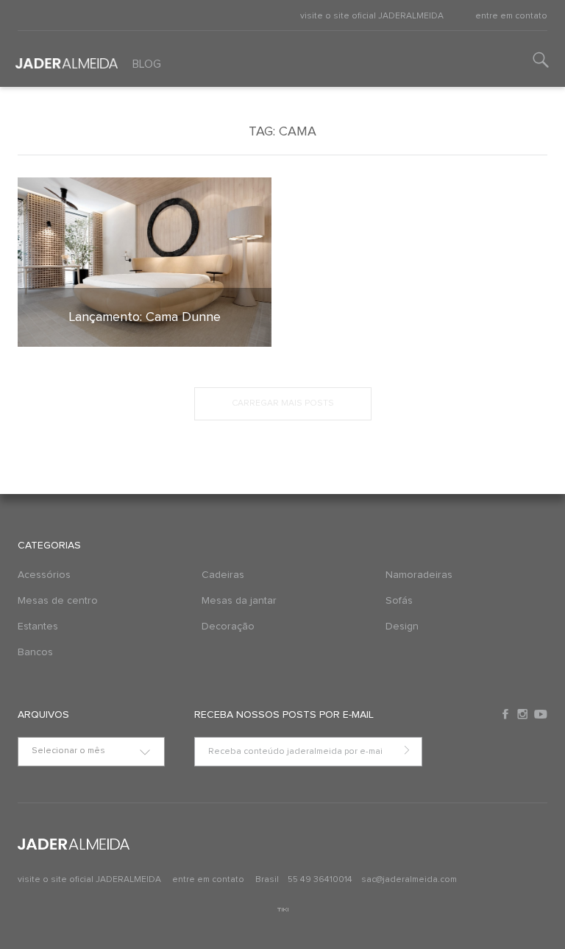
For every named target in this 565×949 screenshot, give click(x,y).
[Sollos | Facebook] (507, 714)
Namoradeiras (418, 575)
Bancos (35, 652)
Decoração (228, 626)
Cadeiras (223, 575)
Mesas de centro (58, 601)
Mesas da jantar (239, 601)
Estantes (38, 626)
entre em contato (511, 16)
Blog (146, 64)
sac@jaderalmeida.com (409, 879)
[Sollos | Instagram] (523, 714)
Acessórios (44, 575)
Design (402, 626)
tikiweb (282, 909)
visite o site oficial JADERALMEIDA (372, 16)
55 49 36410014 (321, 879)
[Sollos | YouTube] (540, 714)
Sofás (399, 601)
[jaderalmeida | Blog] (62, 58)
